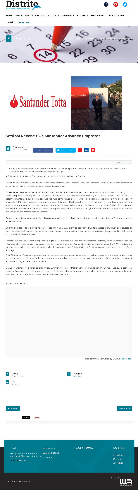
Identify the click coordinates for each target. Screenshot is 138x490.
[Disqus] (69, 321)
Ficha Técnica (48, 448)
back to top (125, 359)
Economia (38, 15)
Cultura (82, 15)
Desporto (97, 15)
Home (9, 15)
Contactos (47, 457)
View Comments (125, 163)
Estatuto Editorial (50, 453)
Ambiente (68, 15)
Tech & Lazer (115, 15)
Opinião (10, 22)
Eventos (24, 22)
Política (53, 15)
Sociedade (22, 15)
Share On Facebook (44, 150)
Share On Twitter (67, 150)
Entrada (79, 39)
